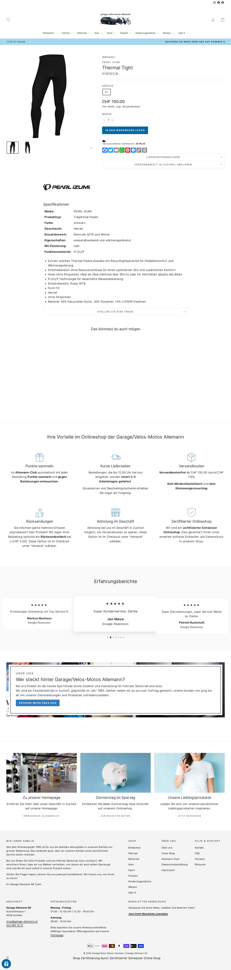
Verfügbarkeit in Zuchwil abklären (163, 164)
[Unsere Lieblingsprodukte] (189, 773)
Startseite (108, 56)
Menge (107, 114)
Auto (97, 33)
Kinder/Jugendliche (145, 33)
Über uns (167, 847)
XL (106, 92)
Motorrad (82, 33)
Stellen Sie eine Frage (115, 311)
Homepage (57, 935)
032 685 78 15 (14, 925)
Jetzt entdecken (189, 816)
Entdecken (49, 33)
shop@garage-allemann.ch (22, 921)
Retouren (200, 864)
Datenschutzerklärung (175, 864)
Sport (110, 33)
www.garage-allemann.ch (41, 816)
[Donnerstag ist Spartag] (115, 773)
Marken (167, 33)
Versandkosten (131, 106)
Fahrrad (66, 33)
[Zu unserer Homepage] (41, 773)
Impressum (168, 870)
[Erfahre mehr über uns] (115, 690)
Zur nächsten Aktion (115, 816)
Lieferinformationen (163, 157)
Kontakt (199, 847)
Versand (199, 858)
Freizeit (124, 33)
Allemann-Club (170, 858)
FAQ (197, 853)
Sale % (182, 33)
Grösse (108, 85)
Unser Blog (168, 853)
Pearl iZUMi (111, 62)
